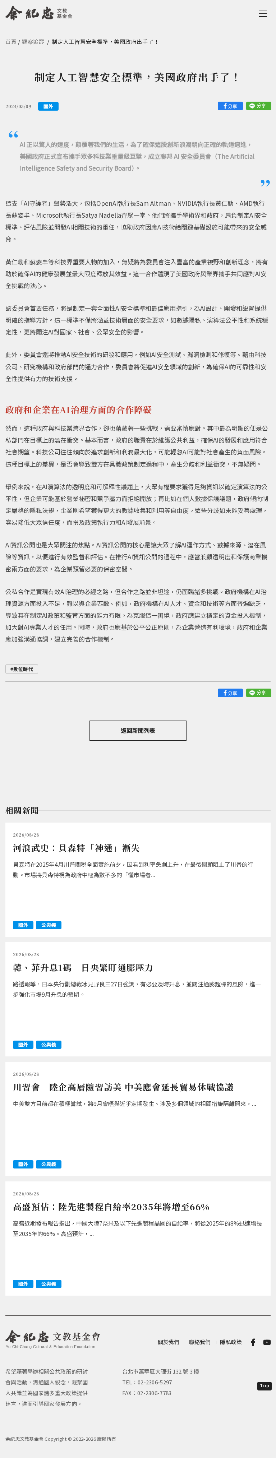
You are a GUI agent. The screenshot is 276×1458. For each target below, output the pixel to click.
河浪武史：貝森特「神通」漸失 (76, 847)
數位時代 (23, 669)
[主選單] (264, 13)
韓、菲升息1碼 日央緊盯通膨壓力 (83, 967)
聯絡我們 (200, 1342)
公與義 (48, 924)
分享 (232, 106)
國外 (48, 106)
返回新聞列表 (138, 730)
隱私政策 (231, 1342)
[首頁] (39, 12)
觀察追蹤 (33, 41)
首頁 (11, 41)
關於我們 (169, 1342)
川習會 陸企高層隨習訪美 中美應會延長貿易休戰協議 (123, 1086)
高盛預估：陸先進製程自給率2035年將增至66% (111, 1206)
